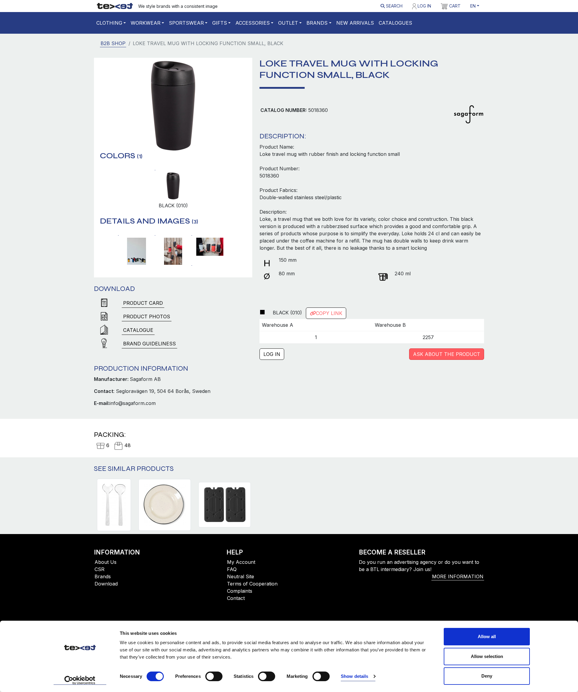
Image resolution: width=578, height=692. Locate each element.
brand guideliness (149, 344)
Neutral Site (240, 576)
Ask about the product (446, 354)
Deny (486, 675)
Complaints (239, 591)
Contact (236, 598)
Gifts (219, 23)
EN (473, 5)
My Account (241, 562)
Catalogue (138, 330)
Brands (317, 23)
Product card (143, 303)
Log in (423, 5)
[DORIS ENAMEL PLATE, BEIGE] (164, 504)
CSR (99, 569)
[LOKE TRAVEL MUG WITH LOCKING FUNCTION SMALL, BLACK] (173, 105)
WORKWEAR (145, 23)
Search (393, 5)
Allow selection (487, 656)
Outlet (288, 23)
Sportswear (186, 23)
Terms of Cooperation (252, 584)
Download (106, 584)
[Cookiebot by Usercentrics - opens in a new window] (80, 680)
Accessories (252, 23)
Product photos (146, 317)
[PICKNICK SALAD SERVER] (114, 505)
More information (457, 576)
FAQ (232, 569)
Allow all (487, 636)
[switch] (213, 676)
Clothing (109, 23)
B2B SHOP (113, 43)
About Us (106, 562)
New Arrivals (355, 23)
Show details (354, 676)
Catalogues (395, 23)
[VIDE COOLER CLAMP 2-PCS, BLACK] (224, 504)
